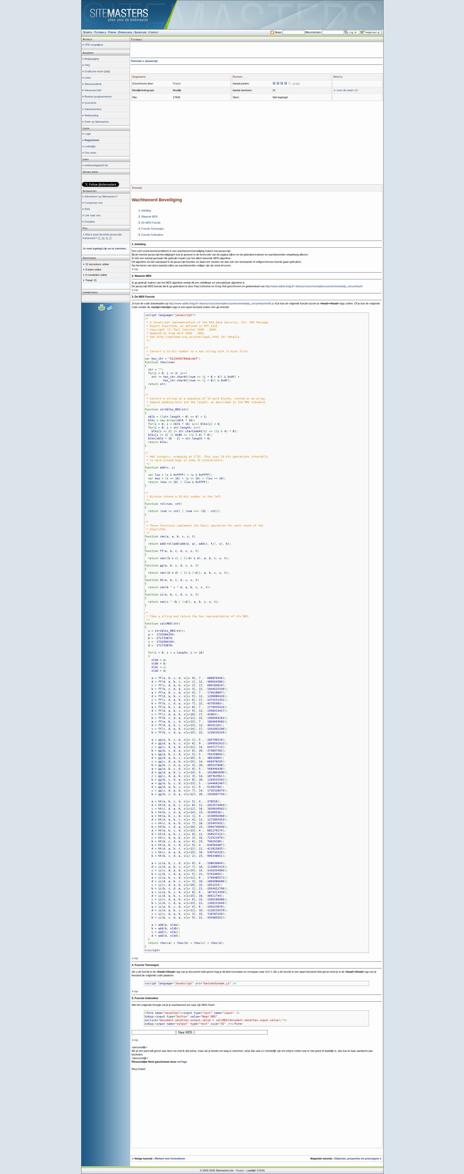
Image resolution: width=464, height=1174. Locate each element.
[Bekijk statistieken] (109, 310)
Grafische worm (94, 71)
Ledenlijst (90, 146)
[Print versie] (102, 310)
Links (88, 77)
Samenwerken (93, 109)
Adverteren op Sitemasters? (101, 196)
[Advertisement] (257, 49)
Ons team (90, 152)
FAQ (87, 65)
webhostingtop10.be (96, 165)
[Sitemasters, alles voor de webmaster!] (232, 14)
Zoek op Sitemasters (97, 121)
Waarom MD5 (149, 216)
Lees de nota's (345, 90)
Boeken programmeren (98, 96)
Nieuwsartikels (93, 84)
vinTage (182, 1061)
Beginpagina (92, 58)
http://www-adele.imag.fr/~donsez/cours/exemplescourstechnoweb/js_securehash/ (313, 286)
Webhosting (91, 115)
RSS (87, 209)
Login (88, 133)
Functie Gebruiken (152, 234)
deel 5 (268, 971)
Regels (240, 1170)
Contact (154, 32)
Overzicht (90, 102)
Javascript (151, 61)
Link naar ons (93, 215)
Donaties (90, 221)
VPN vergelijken (94, 44)
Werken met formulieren (170, 1158)
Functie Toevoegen (152, 228)
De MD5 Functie (150, 222)
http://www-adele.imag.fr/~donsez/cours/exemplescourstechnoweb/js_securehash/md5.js (221, 303)
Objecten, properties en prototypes (357, 1158)
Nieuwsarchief (93, 90)
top (136, 269)
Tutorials (136, 61)
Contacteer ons (94, 202)
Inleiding (146, 210)
